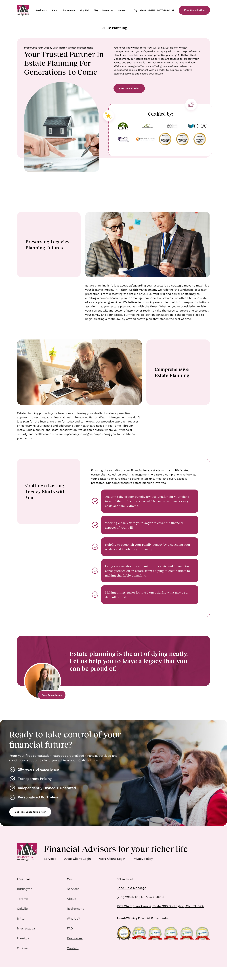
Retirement (69, 10)
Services (40, 10)
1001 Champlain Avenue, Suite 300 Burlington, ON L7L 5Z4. (160, 906)
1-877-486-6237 (165, 10)
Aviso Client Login (77, 859)
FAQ (96, 10)
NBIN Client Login (112, 859)
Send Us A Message (131, 888)
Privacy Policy (143, 859)
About (55, 10)
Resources (107, 10)
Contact (122, 10)
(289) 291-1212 (147, 10)
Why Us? (84, 10)
